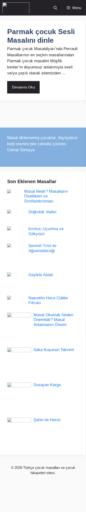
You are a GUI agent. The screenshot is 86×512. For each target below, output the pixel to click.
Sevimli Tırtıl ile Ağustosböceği (42, 248)
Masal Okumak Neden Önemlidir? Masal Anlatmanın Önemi (53, 320)
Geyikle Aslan (40, 275)
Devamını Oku (23, 87)
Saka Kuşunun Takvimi (53, 349)
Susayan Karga (47, 385)
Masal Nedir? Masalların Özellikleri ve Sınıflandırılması (46, 196)
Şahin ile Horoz (47, 420)
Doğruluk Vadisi (42, 212)
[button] (55, 8)
